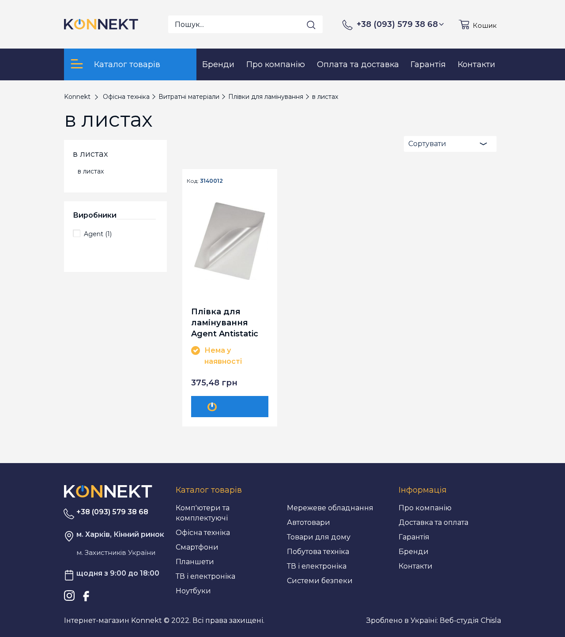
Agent (98, 234)
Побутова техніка (318, 551)
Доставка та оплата (433, 522)
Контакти (416, 566)
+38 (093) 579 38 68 (397, 24)
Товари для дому (318, 537)
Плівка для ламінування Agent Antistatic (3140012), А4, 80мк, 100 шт (224, 322)
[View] (231, 406)
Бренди (414, 551)
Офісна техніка (203, 532)
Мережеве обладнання (330, 508)
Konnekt (77, 97)
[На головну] (108, 490)
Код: (193, 181)
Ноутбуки (193, 591)
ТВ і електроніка (205, 576)
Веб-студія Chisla (470, 620)
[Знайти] (311, 25)
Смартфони (197, 547)
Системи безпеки (320, 581)
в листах (91, 171)
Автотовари (308, 522)
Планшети (195, 562)
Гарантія (414, 537)
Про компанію (425, 508)
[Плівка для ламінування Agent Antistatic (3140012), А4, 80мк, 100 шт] (230, 241)
